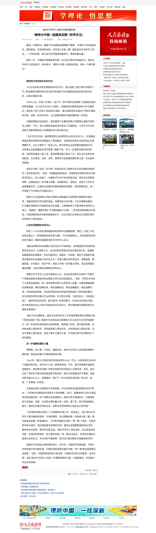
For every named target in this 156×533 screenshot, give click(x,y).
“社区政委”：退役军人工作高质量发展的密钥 (117, 99)
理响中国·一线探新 (109, 91)
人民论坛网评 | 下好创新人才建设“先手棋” (116, 81)
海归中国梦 (93, 474)
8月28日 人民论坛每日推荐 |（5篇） (114, 63)
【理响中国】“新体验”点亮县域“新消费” (116, 78)
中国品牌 (27, 24)
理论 (31, 7)
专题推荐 (106, 86)
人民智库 (102, 7)
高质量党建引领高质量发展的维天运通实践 (117, 102)
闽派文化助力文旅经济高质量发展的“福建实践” (118, 94)
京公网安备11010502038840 (130, 527)
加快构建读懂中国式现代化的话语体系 (35, 483)
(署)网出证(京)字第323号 (98, 527)
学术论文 (109, 7)
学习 (26, 7)
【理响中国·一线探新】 (109, 129)
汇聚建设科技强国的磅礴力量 (112, 69)
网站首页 (36, 2)
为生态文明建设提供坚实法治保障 (114, 66)
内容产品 (77, 518)
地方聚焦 (69, 7)
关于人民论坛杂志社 (29, 518)
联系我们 (106, 518)
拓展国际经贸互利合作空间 (112, 72)
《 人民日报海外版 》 (47, 39)
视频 (95, 7)
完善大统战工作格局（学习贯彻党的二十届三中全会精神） (43, 493)
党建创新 (76, 7)
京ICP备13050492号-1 (113, 527)
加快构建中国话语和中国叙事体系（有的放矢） (39, 490)
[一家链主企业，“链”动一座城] (126, 135)
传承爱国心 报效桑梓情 (29, 487)
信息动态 (92, 518)
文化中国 (61, 7)
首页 (21, 7)
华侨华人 (75, 474)
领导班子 (48, 518)
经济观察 (45, 7)
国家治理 (117, 7)
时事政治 (37, 7)
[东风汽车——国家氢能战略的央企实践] (126, 119)
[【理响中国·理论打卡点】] (109, 135)
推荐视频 (106, 115)
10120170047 (70, 527)
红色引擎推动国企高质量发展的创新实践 (116, 105)
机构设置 (63, 518)
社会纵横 (53, 7)
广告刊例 (121, 518)
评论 (90, 7)
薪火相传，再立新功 (28, 496)
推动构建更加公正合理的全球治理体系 (115, 75)
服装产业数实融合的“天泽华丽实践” (114, 108)
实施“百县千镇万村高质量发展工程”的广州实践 (118, 97)
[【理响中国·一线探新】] (109, 119)
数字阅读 (84, 7)
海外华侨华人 (84, 474)
